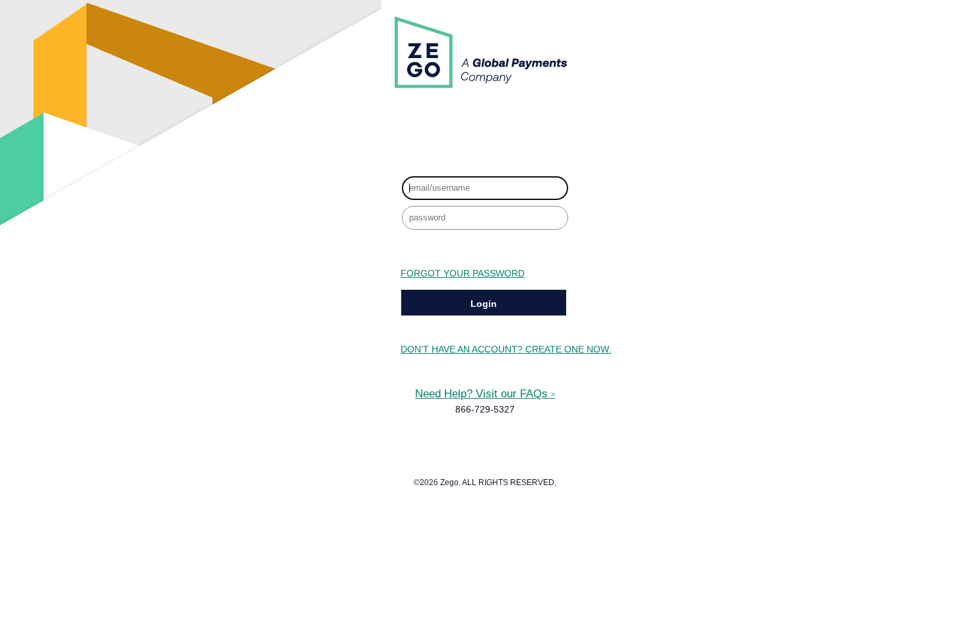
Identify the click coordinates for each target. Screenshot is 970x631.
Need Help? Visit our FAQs (485, 393)
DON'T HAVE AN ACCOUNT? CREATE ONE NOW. (506, 349)
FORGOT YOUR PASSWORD (463, 274)
